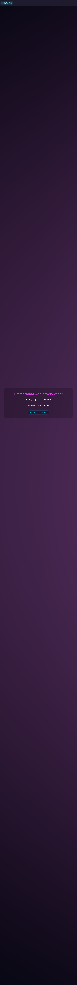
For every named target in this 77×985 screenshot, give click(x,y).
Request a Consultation (38, 412)
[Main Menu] (75, 3)
